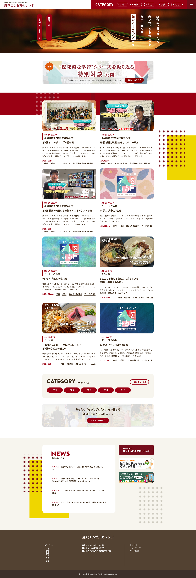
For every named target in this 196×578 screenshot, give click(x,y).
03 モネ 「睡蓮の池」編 (54, 278)
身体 (136, 4)
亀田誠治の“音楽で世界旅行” (83, 163)
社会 (177, 4)
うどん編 (149, 297)
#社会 (120, 297)
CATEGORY (104, 4)
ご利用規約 (134, 551)
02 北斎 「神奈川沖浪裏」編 (114, 344)
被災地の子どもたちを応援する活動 (96, 551)
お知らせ (133, 545)
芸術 (122, 4)
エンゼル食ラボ (138, 297)
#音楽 (53, 163)
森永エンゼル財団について (93, 548)
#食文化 (127, 297)
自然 (150, 4)
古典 (163, 4)
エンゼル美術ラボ (132, 226)
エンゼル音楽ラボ (64, 163)
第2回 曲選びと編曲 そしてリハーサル (119, 142)
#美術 (122, 226)
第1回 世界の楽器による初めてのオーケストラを (67, 210)
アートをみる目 (147, 226)
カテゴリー (48, 545)
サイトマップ (135, 548)
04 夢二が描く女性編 (110, 210)
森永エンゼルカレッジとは (93, 545)
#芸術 (46, 163)
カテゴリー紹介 (140, 381)
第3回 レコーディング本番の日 (58, 142)
